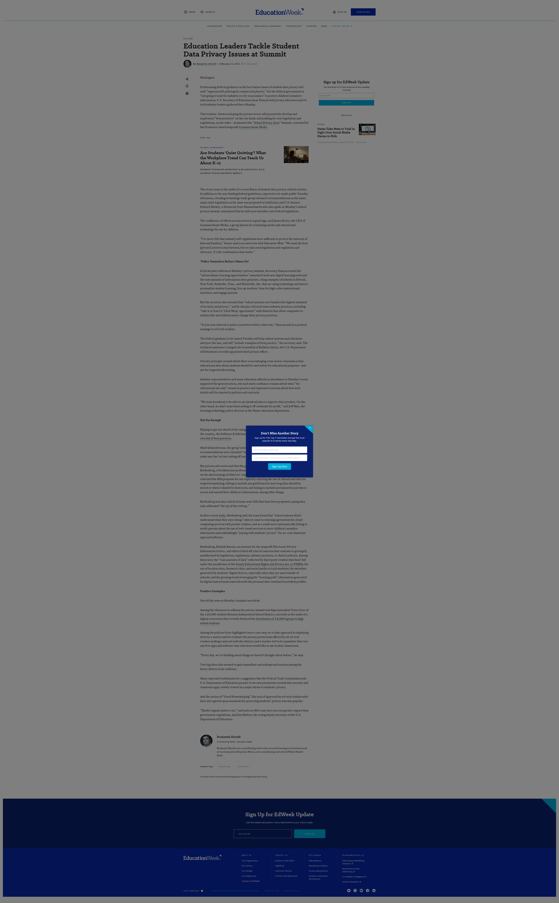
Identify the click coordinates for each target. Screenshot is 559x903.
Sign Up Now (279, 466)
